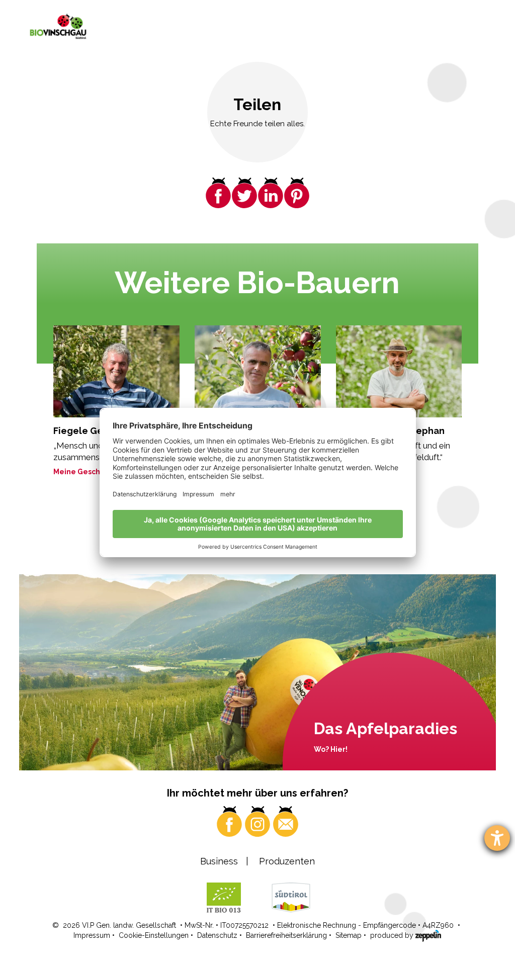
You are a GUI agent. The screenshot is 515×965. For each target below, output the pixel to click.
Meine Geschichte (86, 472)
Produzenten (287, 861)
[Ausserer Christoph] (258, 371)
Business (219, 861)
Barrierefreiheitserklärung (286, 935)
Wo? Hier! (331, 749)
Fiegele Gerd (83, 430)
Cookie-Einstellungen (154, 935)
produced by (392, 935)
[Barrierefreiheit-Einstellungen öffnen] (497, 838)
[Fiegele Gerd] (116, 371)
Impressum (91, 935)
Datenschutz (217, 935)
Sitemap (348, 935)
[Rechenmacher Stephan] (399, 371)
